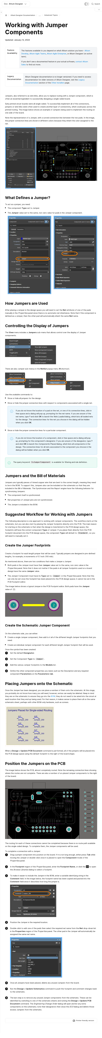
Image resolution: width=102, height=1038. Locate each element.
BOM (53, 696)
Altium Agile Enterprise (56, 53)
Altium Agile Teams (37, 53)
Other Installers (57, 83)
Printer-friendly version (85, 1020)
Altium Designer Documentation (23, 15)
